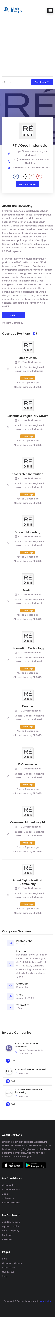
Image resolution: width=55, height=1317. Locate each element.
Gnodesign (45, 1301)
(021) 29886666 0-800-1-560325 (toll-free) (30, 161)
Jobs (5, 1194)
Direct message (27, 184)
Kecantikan (22, 987)
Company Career (12, 1263)
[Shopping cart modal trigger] (3, 82)
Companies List (11, 1189)
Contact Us (8, 1267)
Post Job (7, 1235)
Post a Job (40, 82)
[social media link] (27, 1307)
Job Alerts (8, 1198)
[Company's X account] (24, 176)
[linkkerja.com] (12, 10)
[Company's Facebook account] (16, 176)
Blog (4, 1258)
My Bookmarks (10, 1226)
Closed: (17, 387)
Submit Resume (11, 1202)
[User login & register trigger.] (9, 82)
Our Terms (8, 1272)
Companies (9, 1185)
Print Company (14, 322)
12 (34, 334)
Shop (5, 1276)
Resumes (7, 1239)
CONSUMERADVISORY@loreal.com (31, 167)
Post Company (10, 1230)
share (13, 315)
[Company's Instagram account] (31, 176)
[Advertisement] (27, 45)
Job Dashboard (11, 1222)
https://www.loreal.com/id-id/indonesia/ (31, 153)
